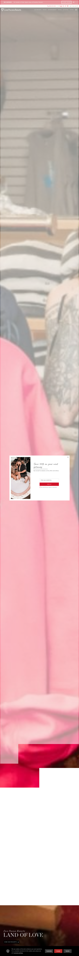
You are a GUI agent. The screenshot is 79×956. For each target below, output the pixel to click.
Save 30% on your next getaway (45, 465)
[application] (39, 951)
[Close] (68, 457)
